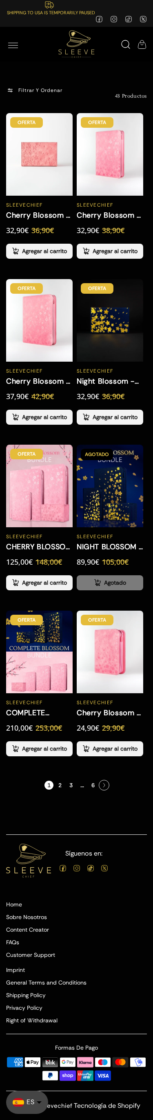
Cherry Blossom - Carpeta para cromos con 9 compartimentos (109, 215)
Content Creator (27, 929)
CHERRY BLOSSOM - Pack (39, 547)
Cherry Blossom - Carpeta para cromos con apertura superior (38, 381)
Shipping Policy (26, 995)
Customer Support (30, 954)
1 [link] (49, 785)
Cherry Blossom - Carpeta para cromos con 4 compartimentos (109, 713)
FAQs (12, 942)
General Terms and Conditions (46, 982)
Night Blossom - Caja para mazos (107, 381)
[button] (13, 44)
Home (14, 904)
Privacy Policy (24, 1007)
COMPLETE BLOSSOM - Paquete (26, 713)
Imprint (15, 970)
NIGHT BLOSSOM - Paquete (110, 547)
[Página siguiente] (104, 785)
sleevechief (55, 1106)
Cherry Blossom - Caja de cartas (38, 215)
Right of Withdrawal (32, 1020)
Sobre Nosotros (26, 917)
